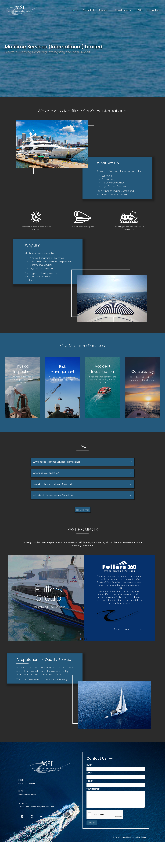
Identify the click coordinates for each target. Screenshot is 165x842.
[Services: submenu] (108, 10)
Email (88, 773)
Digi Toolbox (142, 837)
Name (88, 765)
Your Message (92, 789)
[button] (22, 387)
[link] (75, 10)
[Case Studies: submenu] (130, 10)
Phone (89, 781)
